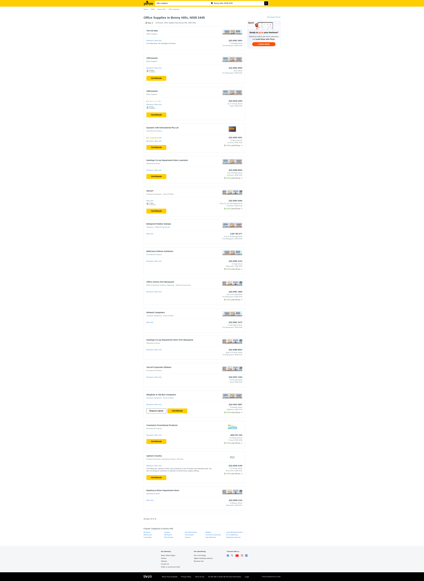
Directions (150, 40)
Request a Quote (156, 411)
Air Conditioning (232, 535)
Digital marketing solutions (203, 558)
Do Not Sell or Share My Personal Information (224, 577)
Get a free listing (200, 555)
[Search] (266, 3)
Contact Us (165, 564)
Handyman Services (233, 537)
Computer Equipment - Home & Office (160, 194)
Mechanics (168, 535)
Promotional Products (154, 131)
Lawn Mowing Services (234, 532)
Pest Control (168, 537)
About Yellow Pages (168, 555)
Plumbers (147, 532)
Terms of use (199, 577)
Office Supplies (151, 34)
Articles (163, 558)
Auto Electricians (191, 532)
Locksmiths (148, 537)
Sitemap (164, 561)
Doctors (187, 537)
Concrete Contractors (213, 535)
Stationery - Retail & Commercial (158, 227)
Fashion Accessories (153, 459)
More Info (158, 40)
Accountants (189, 535)
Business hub (198, 561)
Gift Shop (180, 459)
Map (149, 23)
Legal (247, 577)
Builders (208, 532)
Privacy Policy (186, 577)
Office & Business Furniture (156, 285)
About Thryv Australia (169, 577)
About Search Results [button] (273, 17)
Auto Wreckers (211, 537)
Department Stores (153, 163)
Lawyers (167, 532)
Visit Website (156, 78)
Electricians (148, 535)
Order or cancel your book (170, 567)
